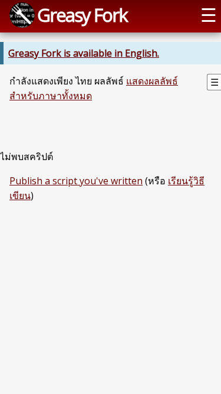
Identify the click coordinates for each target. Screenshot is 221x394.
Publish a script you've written (76, 180)
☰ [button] (208, 14)
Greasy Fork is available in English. (83, 53)
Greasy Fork (82, 14)
